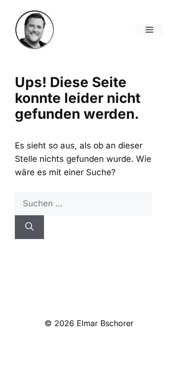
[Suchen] (29, 227)
